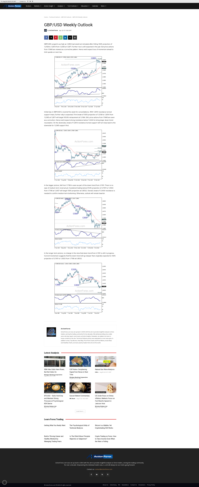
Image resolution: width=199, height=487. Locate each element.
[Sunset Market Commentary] (80, 388)
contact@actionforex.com (103, 469)
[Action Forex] (12, 6)
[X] (32, 1)
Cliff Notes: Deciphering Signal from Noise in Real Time (79, 372)
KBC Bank (72, 398)
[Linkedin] (65, 37)
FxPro (96, 372)
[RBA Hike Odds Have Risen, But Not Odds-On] (54, 361)
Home (46, 17)
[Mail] (97, 475)
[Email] (70, 37)
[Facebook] (28, 1)
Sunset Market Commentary (80, 396)
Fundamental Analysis (50, 366)
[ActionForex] (45, 30)
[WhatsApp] (60, 37)
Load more (79, 411)
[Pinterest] (56, 37)
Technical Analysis (101, 366)
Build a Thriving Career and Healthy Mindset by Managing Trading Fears (53, 438)
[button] (4, 482)
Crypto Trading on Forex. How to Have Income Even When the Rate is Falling (105, 438)
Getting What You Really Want (54, 425)
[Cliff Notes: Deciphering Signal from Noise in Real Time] (80, 361)
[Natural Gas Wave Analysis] (105, 361)
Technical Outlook (54, 17)
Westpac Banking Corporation (53, 374)
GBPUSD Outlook (66, 17)
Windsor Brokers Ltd (50, 406)
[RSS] (30, 1)
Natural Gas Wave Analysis (104, 369)
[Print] (75, 37)
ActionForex (53, 30)
